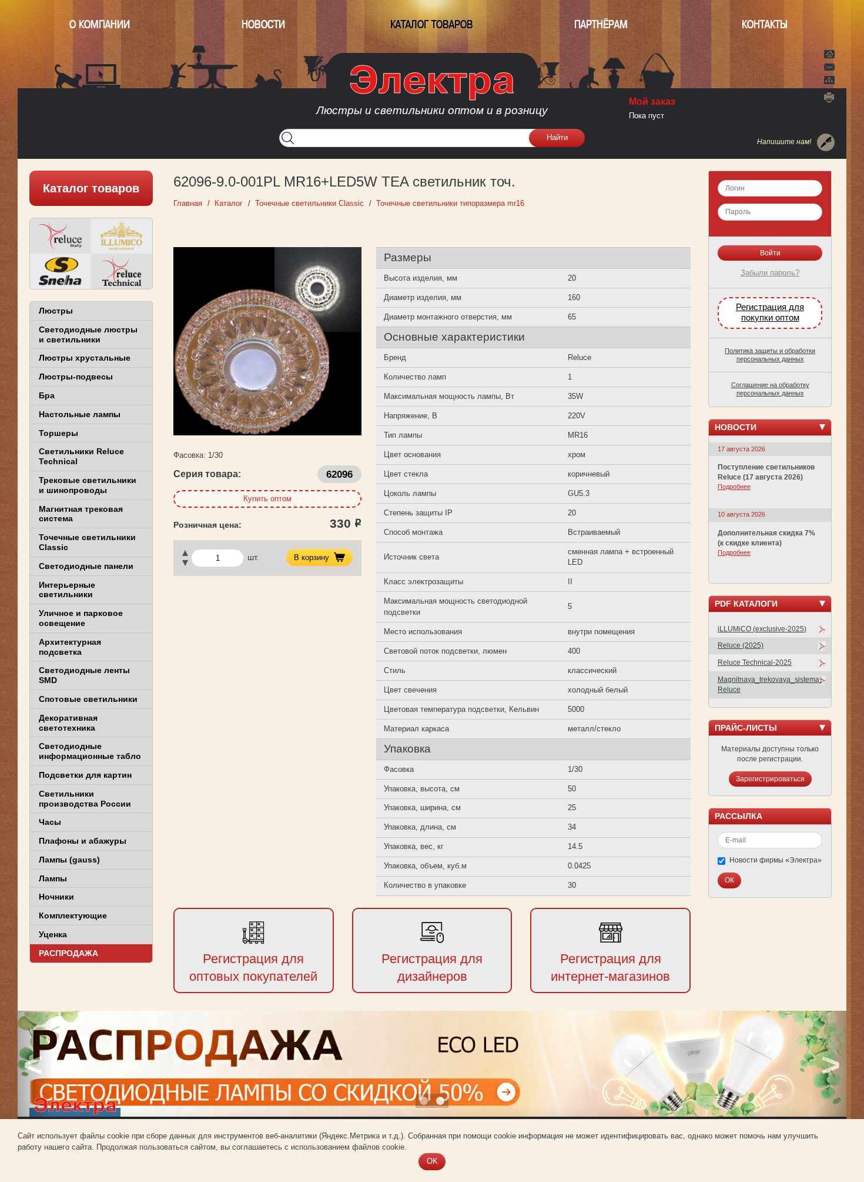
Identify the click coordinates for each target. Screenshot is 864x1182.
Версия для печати (829, 97)
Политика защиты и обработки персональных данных (770, 354)
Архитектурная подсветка (70, 647)
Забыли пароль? (770, 272)
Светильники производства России (85, 798)
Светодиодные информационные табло (90, 751)
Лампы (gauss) (69, 859)
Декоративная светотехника (68, 722)
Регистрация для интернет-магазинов (610, 967)
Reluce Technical (121, 271)
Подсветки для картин (85, 775)
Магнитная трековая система (81, 514)
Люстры (56, 310)
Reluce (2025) (740, 645)
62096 (339, 474)
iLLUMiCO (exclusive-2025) (762, 629)
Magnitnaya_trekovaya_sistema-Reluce (770, 684)
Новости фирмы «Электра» (775, 860)
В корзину (311, 557)
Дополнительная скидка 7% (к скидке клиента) (766, 538)
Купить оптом (267, 498)
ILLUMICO (121, 236)
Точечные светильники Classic (87, 542)
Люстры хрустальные (84, 357)
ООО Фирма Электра (432, 94)
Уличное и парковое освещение (81, 618)
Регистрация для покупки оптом (770, 312)
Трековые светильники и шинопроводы (87, 485)
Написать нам (829, 65)
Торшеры (58, 433)
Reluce (60, 236)
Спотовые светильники (88, 699)
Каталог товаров (431, 24)
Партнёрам (601, 24)
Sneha (60, 271)
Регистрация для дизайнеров (432, 967)
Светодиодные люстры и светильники (88, 334)
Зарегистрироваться (770, 779)
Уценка (53, 934)
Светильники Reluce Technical (81, 456)
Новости (263, 24)
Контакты (765, 24)
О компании (99, 24)
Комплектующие (73, 915)
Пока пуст (646, 115)
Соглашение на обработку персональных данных (770, 389)
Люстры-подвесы (76, 376)
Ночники (56, 896)
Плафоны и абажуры (82, 840)
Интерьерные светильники (67, 590)
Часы (50, 822)
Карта (829, 79)
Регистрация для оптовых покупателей (253, 967)
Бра (47, 395)
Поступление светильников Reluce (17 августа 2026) (766, 472)
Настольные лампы (79, 414)
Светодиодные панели (86, 566)
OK (432, 1161)
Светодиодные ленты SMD (84, 675)
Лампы (53, 878)
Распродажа (68, 953)
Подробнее (734, 486)
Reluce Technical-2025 (755, 662)
